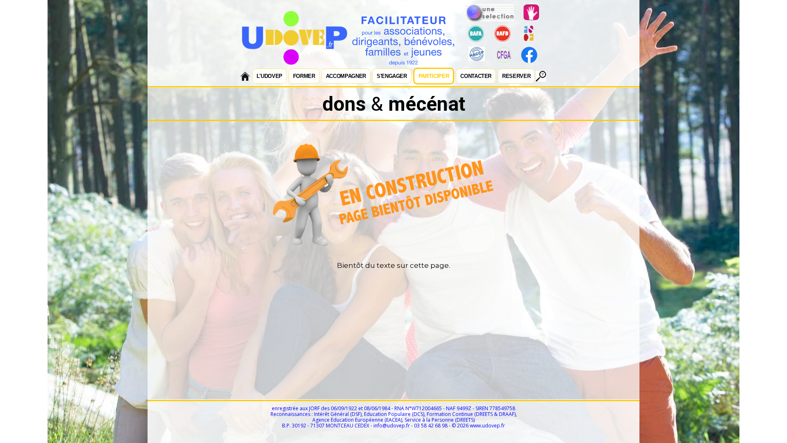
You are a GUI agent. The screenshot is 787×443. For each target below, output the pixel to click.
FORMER (304, 76)
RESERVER (516, 76)
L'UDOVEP (269, 76)
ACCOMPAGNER (346, 76)
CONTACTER (475, 76)
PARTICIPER (434, 76)
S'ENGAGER (392, 76)
